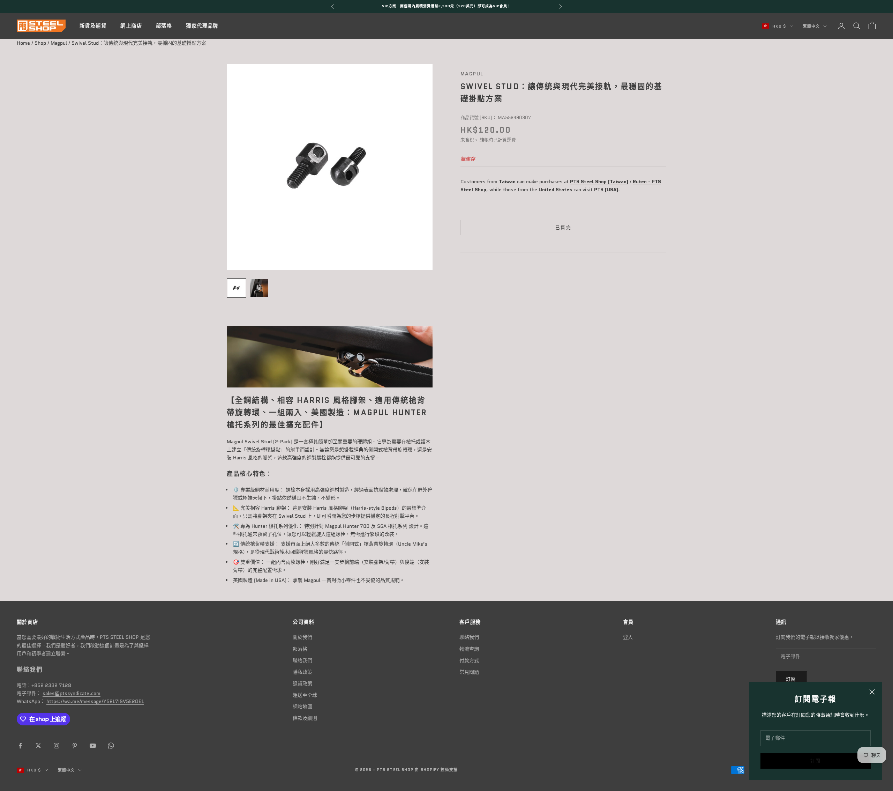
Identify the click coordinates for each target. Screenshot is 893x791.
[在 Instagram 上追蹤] (56, 745)
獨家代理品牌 (202, 25)
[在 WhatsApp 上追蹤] (110, 745)
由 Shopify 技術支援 (436, 769)
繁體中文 (811, 26)
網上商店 (131, 25)
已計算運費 (504, 140)
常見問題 (469, 671)
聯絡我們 (302, 660)
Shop (40, 42)
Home (23, 42)
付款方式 (469, 660)
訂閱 (815, 760)
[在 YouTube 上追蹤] (92, 745)
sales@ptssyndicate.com (71, 693)
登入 (628, 637)
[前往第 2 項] (259, 288)
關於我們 (302, 637)
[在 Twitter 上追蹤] (38, 745)
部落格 (164, 25)
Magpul (59, 42)
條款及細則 (305, 718)
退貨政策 (302, 683)
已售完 (563, 227)
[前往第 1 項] (236, 288)
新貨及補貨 (93, 25)
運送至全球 (305, 695)
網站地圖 (302, 706)
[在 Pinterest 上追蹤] (74, 745)
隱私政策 (302, 671)
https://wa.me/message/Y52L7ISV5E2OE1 (95, 701)
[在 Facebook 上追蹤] (20, 745)
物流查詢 (469, 648)
